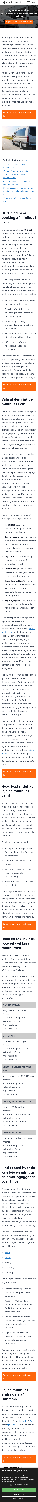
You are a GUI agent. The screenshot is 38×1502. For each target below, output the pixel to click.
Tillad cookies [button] (19, 1490)
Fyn (31, 1421)
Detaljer (11, 1481)
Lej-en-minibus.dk (11, 2)
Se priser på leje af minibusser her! (19, 21)
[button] (19, 1499)
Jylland (22, 1421)
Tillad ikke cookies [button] (19, 1494)
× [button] (36, 1469)
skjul (27, 160)
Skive (7, 1252)
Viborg (8, 1257)
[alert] (19, 1485)
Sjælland (11, 1424)
